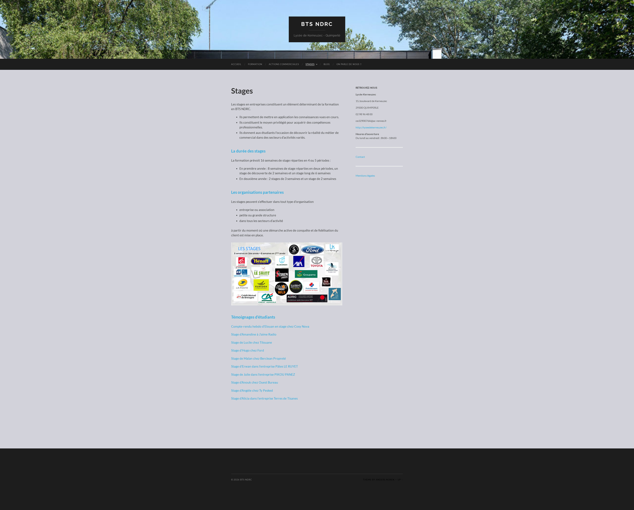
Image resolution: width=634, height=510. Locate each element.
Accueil (236, 64)
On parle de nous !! (349, 64)
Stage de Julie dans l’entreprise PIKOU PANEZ (263, 374)
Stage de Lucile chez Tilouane (251, 342)
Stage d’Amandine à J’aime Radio (253, 334)
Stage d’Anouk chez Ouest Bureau (254, 382)
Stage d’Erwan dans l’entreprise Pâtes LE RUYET (264, 366)
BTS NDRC (317, 24)
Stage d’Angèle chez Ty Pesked (252, 390)
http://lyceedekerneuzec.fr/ (371, 127)
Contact (360, 156)
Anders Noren (385, 479)
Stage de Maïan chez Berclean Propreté (258, 358)
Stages (310, 64)
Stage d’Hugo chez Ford (247, 350)
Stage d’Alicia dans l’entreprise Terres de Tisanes (264, 398)
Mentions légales (365, 175)
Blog (327, 64)
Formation (255, 64)
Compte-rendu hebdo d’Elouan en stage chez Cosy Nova (270, 326)
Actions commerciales (284, 64)
